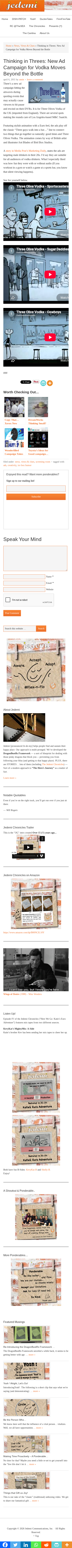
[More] (50, 383)
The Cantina (28, 33)
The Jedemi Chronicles (53, 764)
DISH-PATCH (19, 19)
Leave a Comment (35, 79)
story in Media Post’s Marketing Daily (26, 150)
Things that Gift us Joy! (15, 1493)
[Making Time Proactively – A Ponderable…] (36, 1444)
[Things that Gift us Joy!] (36, 1480)
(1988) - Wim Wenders (22, 994)
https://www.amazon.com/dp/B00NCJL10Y (23, 932)
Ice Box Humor (24, 465)
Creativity (12, 465)
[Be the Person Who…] (36, 1407)
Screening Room (43, 462)
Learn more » (9, 778)
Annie (21, 79)
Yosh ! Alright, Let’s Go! (15, 1383)
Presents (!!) (54, 26)
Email (49, 583)
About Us (43, 33)
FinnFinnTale (63, 19)
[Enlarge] (64, 952)
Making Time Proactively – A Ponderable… (25, 1456)
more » (32, 1354)
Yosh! (33, 19)
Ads (4, 465)
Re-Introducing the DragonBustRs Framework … (29, 1347)
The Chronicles (36, 26)
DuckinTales (46, 19)
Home (5, 19)
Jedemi (22, 6)
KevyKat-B (31, 1169)
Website (49, 589)
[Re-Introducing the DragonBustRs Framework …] (36, 1334)
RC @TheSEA (17, 26)
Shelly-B (46, 1169)
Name (49, 576)
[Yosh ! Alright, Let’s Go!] (36, 1371)
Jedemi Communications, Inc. (39, 1528)
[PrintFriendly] (43, 383)
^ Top (36, 1536)
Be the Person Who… (14, 1419)
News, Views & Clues (24, 462)
